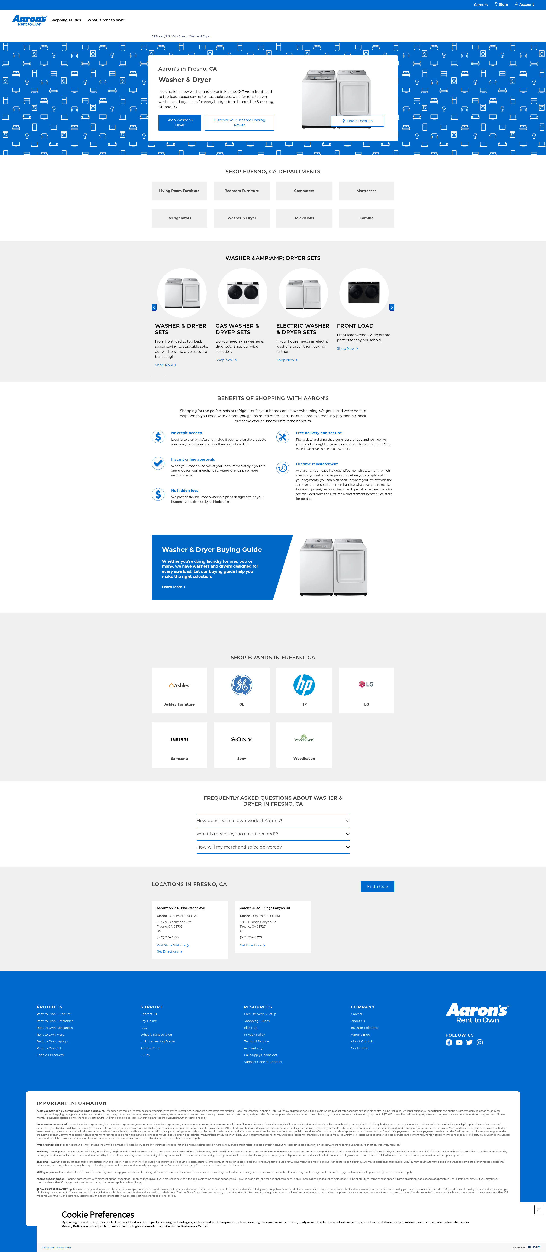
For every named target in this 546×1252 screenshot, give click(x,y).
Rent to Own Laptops (52, 1041)
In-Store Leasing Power (158, 1041)
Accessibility (253, 1048)
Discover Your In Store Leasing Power (239, 122)
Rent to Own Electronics (55, 1021)
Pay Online (149, 1021)
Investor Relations (364, 1028)
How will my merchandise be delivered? (239, 847)
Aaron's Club (150, 1048)
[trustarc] (534, 1247)
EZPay (145, 1055)
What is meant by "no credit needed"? (237, 833)
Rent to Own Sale (50, 1048)
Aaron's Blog (360, 1034)
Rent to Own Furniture (54, 1014)
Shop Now (164, 365)
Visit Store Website (171, 945)
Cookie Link (48, 1247)
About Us (358, 1021)
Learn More (172, 587)
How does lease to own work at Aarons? (239, 820)
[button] (539, 1209)
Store (503, 5)
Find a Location (360, 121)
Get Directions (168, 951)
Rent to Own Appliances (55, 1028)
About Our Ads (362, 1041)
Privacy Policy (254, 1034)
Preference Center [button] (194, 1226)
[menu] (273, 15)
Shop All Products (50, 1055)
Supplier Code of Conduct (263, 1062)
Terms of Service (256, 1041)
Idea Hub (250, 1028)
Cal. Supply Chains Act (260, 1055)
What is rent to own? (106, 20)
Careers (481, 5)
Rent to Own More (50, 1034)
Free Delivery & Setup (260, 1014)
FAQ (144, 1028)
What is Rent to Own (156, 1034)
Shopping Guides (66, 20)
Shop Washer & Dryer (180, 122)
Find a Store (377, 887)
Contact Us (149, 1014)
